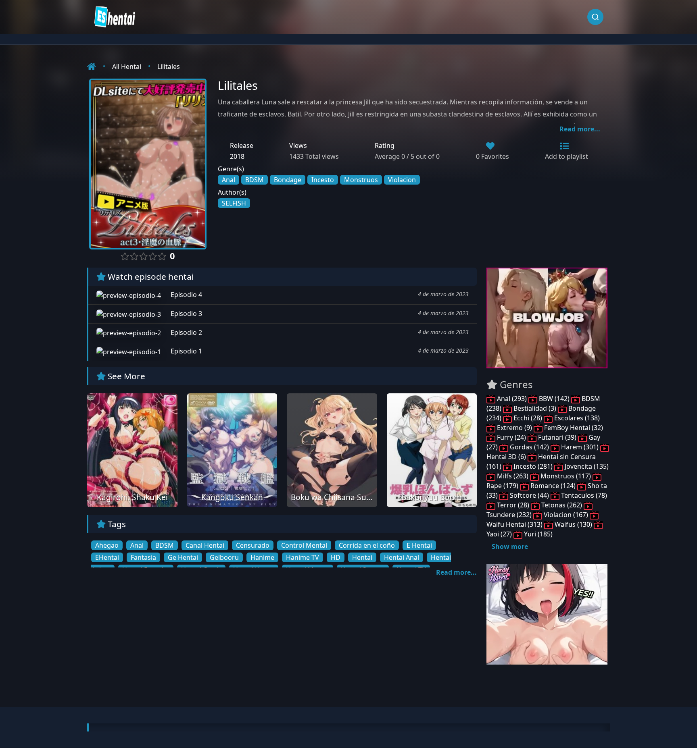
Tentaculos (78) (583, 495)
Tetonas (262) (562, 505)
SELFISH (234, 203)
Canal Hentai (205, 545)
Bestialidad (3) (535, 408)
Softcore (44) (529, 495)
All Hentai (126, 66)
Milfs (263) (512, 476)
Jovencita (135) (586, 466)
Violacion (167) (566, 514)
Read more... (579, 129)
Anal (228, 179)
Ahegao (107, 545)
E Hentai (419, 545)
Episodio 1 (185, 351)
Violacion (402, 179)
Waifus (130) (573, 524)
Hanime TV (302, 557)
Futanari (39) (557, 437)
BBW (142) (554, 398)
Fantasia (143, 557)
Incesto (322, 179)
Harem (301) (579, 447)
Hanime (262, 557)
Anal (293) (511, 398)
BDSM (254, 179)
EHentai (107, 557)
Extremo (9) (514, 427)
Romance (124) (553, 485)
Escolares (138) (576, 417)
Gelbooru (224, 557)
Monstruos (361, 179)
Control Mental (304, 545)
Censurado (252, 545)
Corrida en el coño (367, 545)
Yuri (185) (537, 534)
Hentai (362, 557)
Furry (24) (511, 437)
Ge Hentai (183, 557)
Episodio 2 (185, 332)
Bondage (287, 179)
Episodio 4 (185, 294)
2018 (237, 156)
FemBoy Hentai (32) (573, 427)
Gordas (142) (529, 447)
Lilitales (168, 66)
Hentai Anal (401, 557)
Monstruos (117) (566, 476)
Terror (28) (513, 505)
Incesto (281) (533, 466)
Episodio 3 (185, 313)
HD (335, 557)
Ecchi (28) (528, 417)
